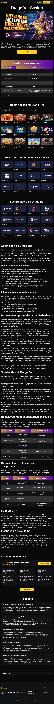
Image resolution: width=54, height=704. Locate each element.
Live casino (19, 110)
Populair (6, 110)
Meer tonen (27, 589)
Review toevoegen (44, 563)
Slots (46, 110)
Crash (32, 110)
